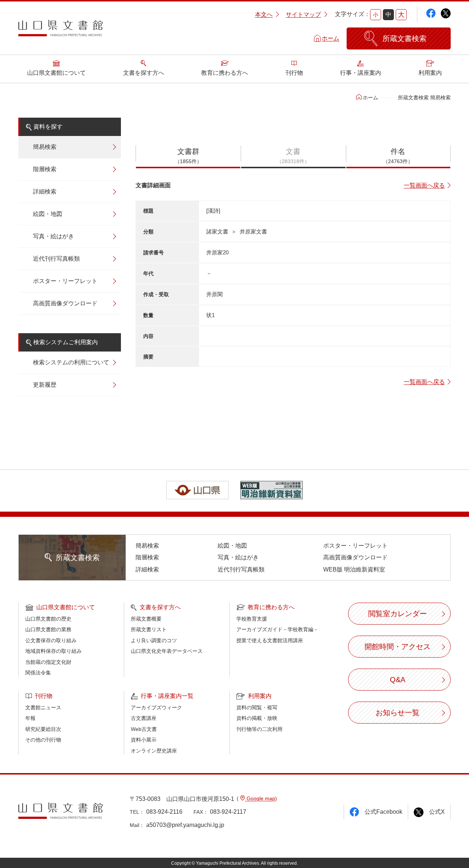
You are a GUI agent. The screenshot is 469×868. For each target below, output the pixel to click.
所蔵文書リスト (149, 629)
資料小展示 (143, 740)
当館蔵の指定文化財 (48, 662)
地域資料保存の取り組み (53, 651)
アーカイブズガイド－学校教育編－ (277, 629)
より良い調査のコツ (154, 640)
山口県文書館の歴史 (48, 619)
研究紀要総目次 (43, 729)
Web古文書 (144, 729)
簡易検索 (44, 147)
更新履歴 (44, 385)
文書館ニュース (43, 707)
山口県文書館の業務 (48, 629)
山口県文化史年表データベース (167, 651)
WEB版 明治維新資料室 (354, 569)
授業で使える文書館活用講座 (269, 640)
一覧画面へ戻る (424, 185)
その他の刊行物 (43, 740)
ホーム (330, 38)
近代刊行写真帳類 (56, 258)
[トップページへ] (60, 31)
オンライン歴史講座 (154, 751)
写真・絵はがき (53, 236)
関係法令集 (38, 673)
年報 (30, 718)
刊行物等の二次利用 (259, 729)
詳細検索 (44, 191)
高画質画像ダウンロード (65, 303)
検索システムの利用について (71, 362)
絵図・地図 (47, 214)
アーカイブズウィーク (156, 707)
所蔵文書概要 (146, 619)
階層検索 (44, 169)
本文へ (264, 14)
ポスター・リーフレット (65, 281)
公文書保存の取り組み (51, 640)
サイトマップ (303, 14)
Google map (260, 798)
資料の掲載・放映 (256, 718)
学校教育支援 (251, 619)
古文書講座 (143, 718)
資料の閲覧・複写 (256, 707)
